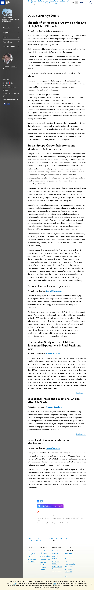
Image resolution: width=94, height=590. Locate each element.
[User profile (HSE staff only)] (86, 2)
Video (67, 577)
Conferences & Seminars (57, 568)
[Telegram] (41, 501)
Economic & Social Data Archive (68, 571)
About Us (6, 28)
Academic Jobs (57, 572)
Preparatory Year (45, 559)
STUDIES (43, 547)
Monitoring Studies (55, 562)
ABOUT (31, 547)
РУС (73, 2)
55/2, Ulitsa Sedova (9, 88)
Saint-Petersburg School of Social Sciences (63, 539)
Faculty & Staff (32, 554)
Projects (6, 32)
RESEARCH (56, 547)
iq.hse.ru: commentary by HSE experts (70, 564)
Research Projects (55, 557)
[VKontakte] (38, 501)
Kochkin (53, 353)
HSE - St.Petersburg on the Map (32, 559)
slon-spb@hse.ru (12, 100)
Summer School (45, 556)
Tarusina (53, 448)
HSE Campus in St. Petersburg (37, 539)
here (14, 583)
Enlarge (5, 90)
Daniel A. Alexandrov (10, 67)
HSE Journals (69, 559)
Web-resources (9, 46)
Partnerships (31, 551)
